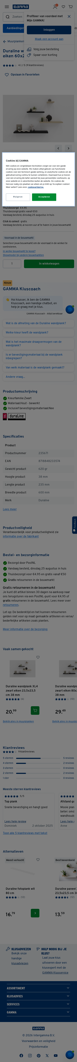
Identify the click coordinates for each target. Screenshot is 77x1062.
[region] (38, 179)
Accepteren (44, 197)
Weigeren (18, 197)
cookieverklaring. (36, 187)
